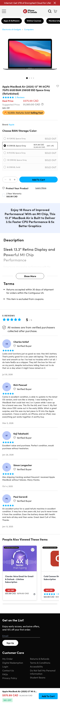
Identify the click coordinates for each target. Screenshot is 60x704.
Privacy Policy (9, 678)
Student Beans (37, 677)
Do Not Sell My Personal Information (42, 672)
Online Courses (34, 20)
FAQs (5, 674)
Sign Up (10, 642)
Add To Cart (38, 179)
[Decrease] (5, 180)
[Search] (50, 11)
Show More (30, 276)
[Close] (54, 3)
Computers (29, 29)
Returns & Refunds (39, 658)
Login (5, 666)
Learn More (40, 188)
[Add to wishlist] (57, 86)
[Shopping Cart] (55, 11)
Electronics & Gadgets (11, 29)
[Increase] (14, 180)
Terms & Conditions (40, 662)
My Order (7, 658)
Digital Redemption (12, 662)
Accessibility (36, 666)
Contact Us (8, 670)
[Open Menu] (5, 11)
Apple (11, 124)
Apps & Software (12, 20)
